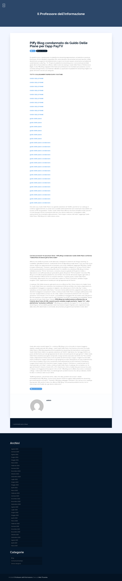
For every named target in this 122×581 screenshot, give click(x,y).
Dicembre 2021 (15, 529)
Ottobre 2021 (15, 534)
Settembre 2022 (16, 504)
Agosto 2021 (14, 540)
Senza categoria (16, 563)
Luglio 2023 (14, 479)
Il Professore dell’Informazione (61, 14)
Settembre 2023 (16, 476)
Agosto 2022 (14, 507)
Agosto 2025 (14, 449)
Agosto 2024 (14, 454)
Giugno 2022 (14, 512)
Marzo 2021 (14, 545)
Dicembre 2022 (15, 498)
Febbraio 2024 (15, 465)
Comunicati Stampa (17, 560)
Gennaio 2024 (15, 468)
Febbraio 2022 (15, 523)
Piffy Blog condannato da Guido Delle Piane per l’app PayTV (59, 44)
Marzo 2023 (14, 490)
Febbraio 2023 (15, 493)
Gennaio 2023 (15, 496)
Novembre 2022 (15, 501)
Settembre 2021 (15, 537)
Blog (33, 51)
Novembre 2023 (16, 471)
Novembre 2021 (15, 532)
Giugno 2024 (14, 457)
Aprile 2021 (14, 543)
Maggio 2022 (15, 515)
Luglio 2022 (14, 509)
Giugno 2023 (14, 482)
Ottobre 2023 (15, 474)
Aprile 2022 (14, 518)
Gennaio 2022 (15, 526)
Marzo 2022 (14, 520)
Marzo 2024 (14, 462)
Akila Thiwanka (42, 577)
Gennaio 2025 (15, 451)
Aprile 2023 (14, 487)
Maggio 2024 (15, 460)
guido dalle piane (36, 389)
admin (48, 400)
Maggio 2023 (15, 485)
